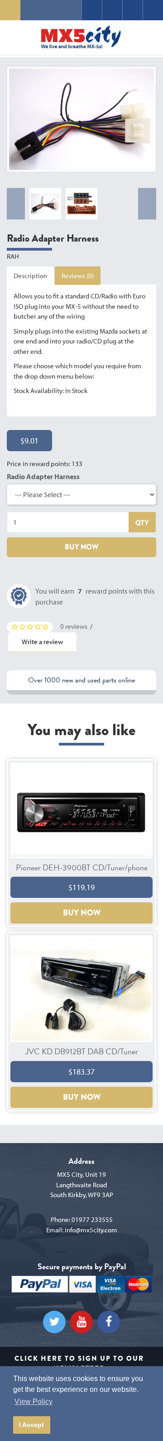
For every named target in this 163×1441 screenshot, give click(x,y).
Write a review (42, 641)
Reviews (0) (78, 275)
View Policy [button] (33, 1401)
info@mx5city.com (91, 1230)
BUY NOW (81, 547)
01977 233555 (92, 1219)
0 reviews (73, 626)
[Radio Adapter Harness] (81, 119)
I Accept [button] (31, 1424)
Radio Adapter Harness (43, 476)
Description (30, 275)
